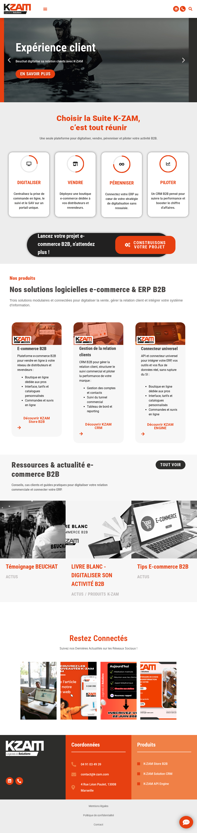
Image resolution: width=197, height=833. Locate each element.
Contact (98, 824)
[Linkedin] (176, 9)
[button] (190, 9)
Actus (12, 576)
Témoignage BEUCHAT (32, 566)
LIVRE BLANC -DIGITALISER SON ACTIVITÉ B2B (91, 575)
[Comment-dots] (186, 822)
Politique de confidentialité (98, 815)
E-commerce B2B (31, 348)
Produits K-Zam (103, 594)
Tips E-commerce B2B (163, 566)
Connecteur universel (159, 348)
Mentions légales (98, 806)
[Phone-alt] (183, 9)
